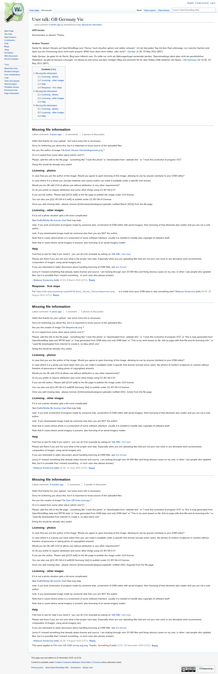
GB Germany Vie (191, 60)
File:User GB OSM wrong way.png (70, 645)
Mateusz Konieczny (43, 280)
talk (56, 280)
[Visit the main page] (14, 13)
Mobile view (88, 667)
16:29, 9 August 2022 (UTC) (74, 640)
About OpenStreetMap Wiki (57, 667)
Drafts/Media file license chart (52, 220)
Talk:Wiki (115, 254)
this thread (121, 267)
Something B (104, 645)
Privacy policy (37, 667)
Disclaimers (76, 667)
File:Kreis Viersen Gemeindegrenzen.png (82, 150)
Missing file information (92, 25)
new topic (126, 254)
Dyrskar (132, 51)
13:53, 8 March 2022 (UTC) (74, 280)
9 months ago (54, 25)
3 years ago (56, 134)
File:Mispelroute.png (72, 327)
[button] (92, 280)
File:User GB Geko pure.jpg (76, 500)
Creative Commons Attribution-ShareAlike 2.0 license (78, 662)
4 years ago (56, 311)
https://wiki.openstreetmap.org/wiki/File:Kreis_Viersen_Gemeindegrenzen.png (75, 291)
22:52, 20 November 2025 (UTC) (133, 645)
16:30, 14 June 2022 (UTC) (73, 468)
